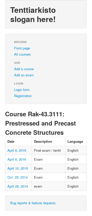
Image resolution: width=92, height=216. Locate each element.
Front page (22, 48)
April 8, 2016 (16, 150)
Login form (22, 89)
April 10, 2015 (17, 168)
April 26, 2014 (17, 186)
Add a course (24, 68)
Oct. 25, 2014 (17, 177)
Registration (23, 95)
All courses (22, 54)
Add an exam (24, 75)
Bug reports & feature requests (33, 202)
